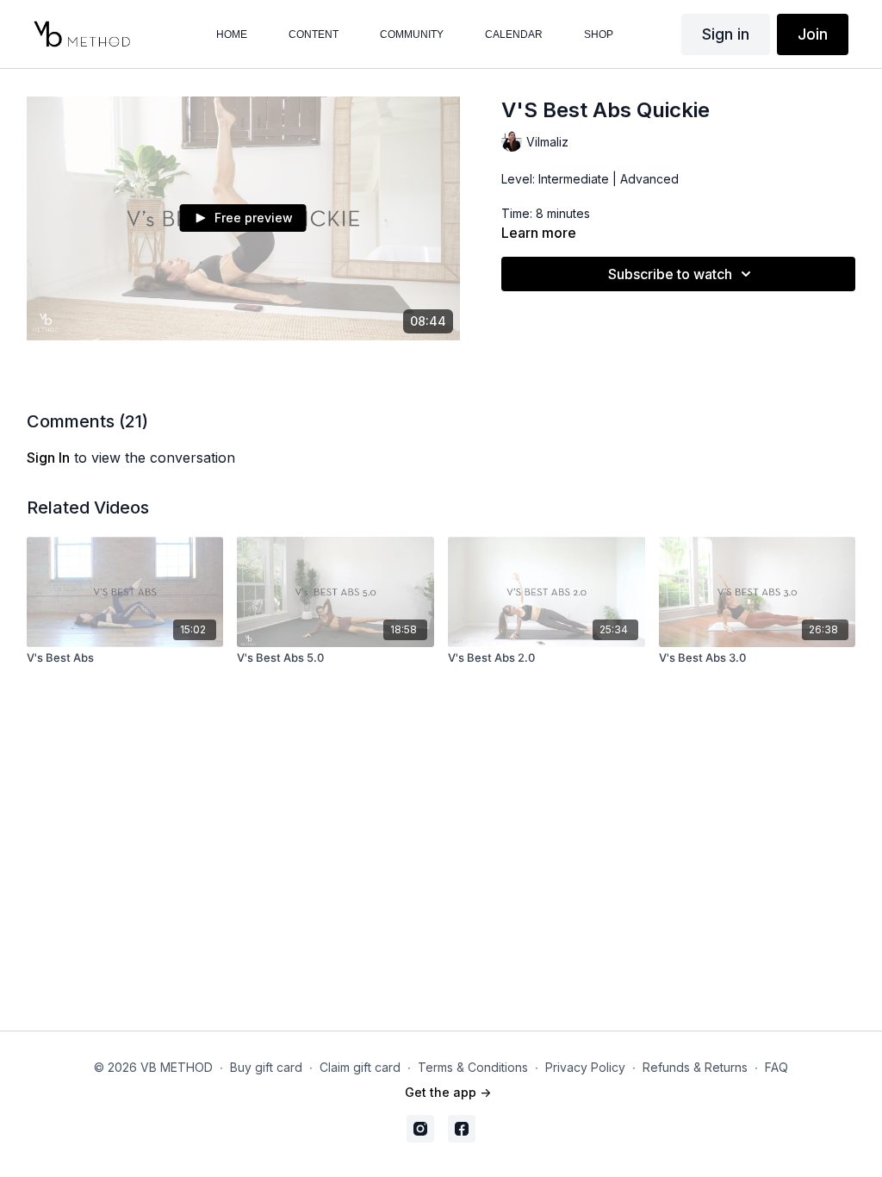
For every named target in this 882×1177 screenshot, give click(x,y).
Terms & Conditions (473, 1067)
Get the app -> (448, 1092)
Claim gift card (360, 1067)
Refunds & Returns (695, 1067)
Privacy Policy (585, 1067)
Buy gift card (266, 1067)
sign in (48, 457)
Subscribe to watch (670, 274)
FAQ (776, 1067)
